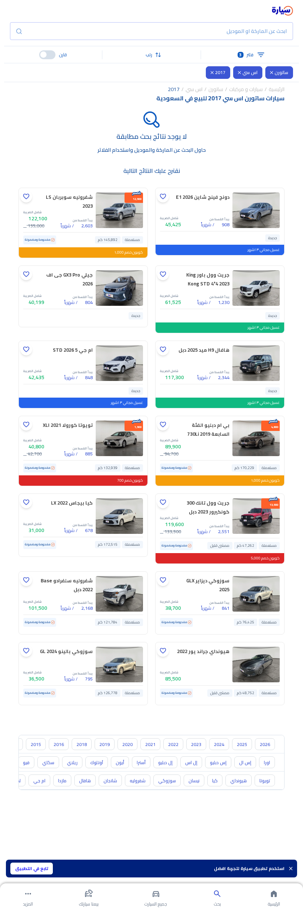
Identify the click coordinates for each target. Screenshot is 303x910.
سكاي (48, 762)
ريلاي (72, 762)
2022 (173, 744)
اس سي (250, 72)
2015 (36, 744)
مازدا (62, 780)
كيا (215, 780)
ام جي (39, 780)
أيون (120, 762)
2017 (220, 72)
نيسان (194, 780)
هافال (85, 780)
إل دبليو (165, 762)
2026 (265, 744)
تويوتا (264, 780)
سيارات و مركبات (246, 89)
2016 (59, 744)
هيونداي (238, 780)
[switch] (47, 54)
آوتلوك (96, 762)
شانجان (110, 780)
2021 (150, 744)
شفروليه (138, 780)
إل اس (191, 762)
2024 (219, 744)
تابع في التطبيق (31, 868)
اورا (267, 762)
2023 (196, 744)
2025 (242, 744)
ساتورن (281, 72)
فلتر (246, 54)
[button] (151, 55)
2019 (104, 744)
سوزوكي (167, 780)
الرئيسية (277, 89)
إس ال (245, 762)
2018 (81, 744)
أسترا (141, 762)
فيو (26, 762)
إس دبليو (218, 762)
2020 (127, 744)
